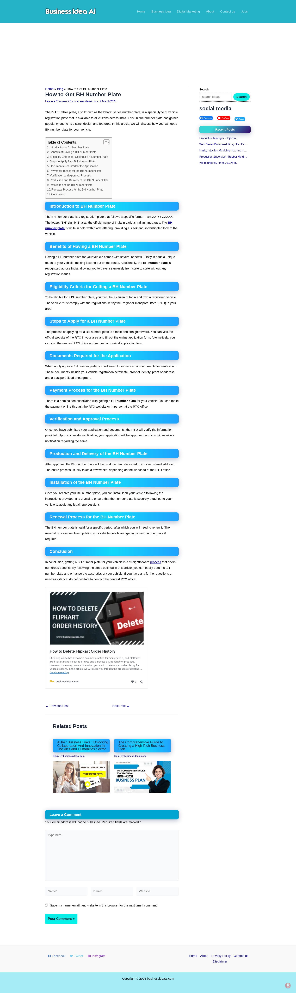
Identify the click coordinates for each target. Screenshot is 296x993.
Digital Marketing (188, 11)
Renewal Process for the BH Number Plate (77, 189)
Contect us (227, 11)
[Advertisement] (148, 49)
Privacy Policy (221, 956)
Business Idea (161, 11)
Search (241, 97)
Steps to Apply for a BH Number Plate (72, 161)
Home (141, 11)
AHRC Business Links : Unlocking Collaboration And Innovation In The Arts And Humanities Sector (82, 745)
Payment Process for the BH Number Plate (76, 170)
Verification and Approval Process (70, 175)
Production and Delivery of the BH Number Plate (79, 180)
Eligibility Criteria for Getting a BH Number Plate (79, 156)
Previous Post (57, 705)
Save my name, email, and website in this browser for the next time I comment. (104, 905)
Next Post (121, 705)
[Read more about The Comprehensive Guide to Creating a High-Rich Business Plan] (142, 776)
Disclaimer (220, 961)
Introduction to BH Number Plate (69, 147)
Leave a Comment (56, 101)
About (210, 11)
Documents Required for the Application (74, 166)
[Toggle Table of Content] (105, 142)
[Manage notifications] (288, 985)
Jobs (244, 11)
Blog (55, 756)
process (155, 562)
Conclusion (58, 194)
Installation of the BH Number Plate (71, 184)
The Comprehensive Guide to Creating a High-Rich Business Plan (141, 745)
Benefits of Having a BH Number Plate (73, 152)
